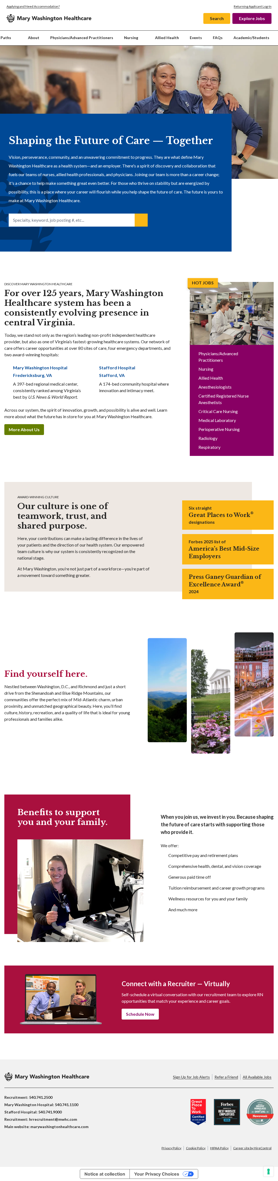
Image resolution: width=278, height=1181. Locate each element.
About (33, 37)
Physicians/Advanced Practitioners (81, 37)
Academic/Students (251, 37)
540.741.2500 (40, 1097)
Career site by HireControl (252, 1148)
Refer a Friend (226, 1077)
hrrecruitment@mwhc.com (53, 1119)
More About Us (24, 429)
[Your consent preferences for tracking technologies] (268, 1171)
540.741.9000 (50, 1112)
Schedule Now (140, 1014)
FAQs (218, 37)
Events (196, 37)
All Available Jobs (257, 1077)
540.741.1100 (66, 1104)
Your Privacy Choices (156, 1174)
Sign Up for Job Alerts (191, 1077)
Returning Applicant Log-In (252, 6)
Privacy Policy (171, 1148)
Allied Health (167, 37)
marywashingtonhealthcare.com (59, 1126)
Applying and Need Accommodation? (33, 6)
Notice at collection (104, 1174)
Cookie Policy (196, 1148)
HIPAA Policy (219, 1148)
